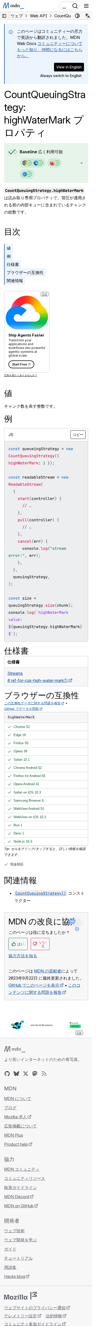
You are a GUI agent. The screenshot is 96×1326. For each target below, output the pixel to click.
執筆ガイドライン (20, 1187)
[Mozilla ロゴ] (20, 1296)
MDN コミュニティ (21, 1169)
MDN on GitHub (19, 1205)
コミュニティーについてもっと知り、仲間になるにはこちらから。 (49, 49)
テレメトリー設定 (20, 1315)
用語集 (10, 1267)
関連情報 (15, 280)
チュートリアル (18, 1258)
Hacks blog (14, 1276)
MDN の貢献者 (47, 970)
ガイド (10, 1249)
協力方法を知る (22, 955)
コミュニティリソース (24, 1178)
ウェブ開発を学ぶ (20, 1239)
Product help (16, 1144)
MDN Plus (13, 1135)
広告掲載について (20, 1126)
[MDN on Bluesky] (16, 1074)
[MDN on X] (26, 1074)
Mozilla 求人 (15, 1116)
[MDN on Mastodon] (35, 1074)
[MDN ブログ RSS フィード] (44, 1074)
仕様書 (13, 264)
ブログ (10, 1107)
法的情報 (54, 1315)
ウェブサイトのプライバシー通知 (35, 1307)
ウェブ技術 (14, 1230)
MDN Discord (16, 1196)
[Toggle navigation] (86, 6)
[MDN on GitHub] (7, 1074)
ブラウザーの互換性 (25, 272)
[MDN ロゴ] (14, 1049)
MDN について (17, 1098)
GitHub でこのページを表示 (33, 985)
